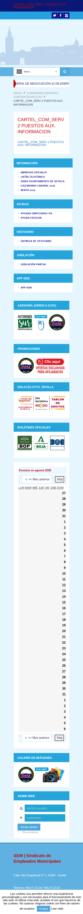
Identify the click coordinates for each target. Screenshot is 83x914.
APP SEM (26, 287)
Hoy (60, 479)
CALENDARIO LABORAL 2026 (38, 185)
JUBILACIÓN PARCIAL (33, 264)
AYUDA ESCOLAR (31, 218)
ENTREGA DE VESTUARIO (36, 241)
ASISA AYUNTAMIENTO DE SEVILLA (42, 181)
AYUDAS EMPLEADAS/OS (36, 213)
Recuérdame (30, 832)
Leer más (57, 908)
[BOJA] (41, 442)
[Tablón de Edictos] (57, 402)
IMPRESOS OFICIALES (34, 172)
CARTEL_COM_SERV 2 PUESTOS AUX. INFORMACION (40, 6)
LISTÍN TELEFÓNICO (33, 177)
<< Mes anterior (39, 479)
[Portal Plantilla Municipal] (25, 402)
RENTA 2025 (28, 190)
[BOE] (56, 442)
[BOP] (25, 442)
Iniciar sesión (29, 827)
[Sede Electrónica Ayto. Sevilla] (41, 402)
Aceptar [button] (43, 908)
